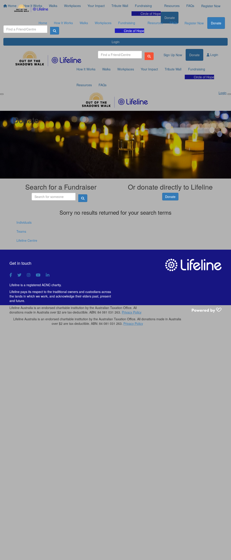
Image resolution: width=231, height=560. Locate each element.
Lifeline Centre (26, 240)
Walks (84, 23)
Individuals (24, 222)
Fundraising (126, 23)
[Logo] (31, 8)
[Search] (149, 56)
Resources (155, 23)
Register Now (194, 23)
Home (43, 23)
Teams (21, 231)
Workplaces (103, 23)
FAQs (174, 23)
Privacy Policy (131, 312)
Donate (216, 23)
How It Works (63, 23)
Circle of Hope (134, 30)
